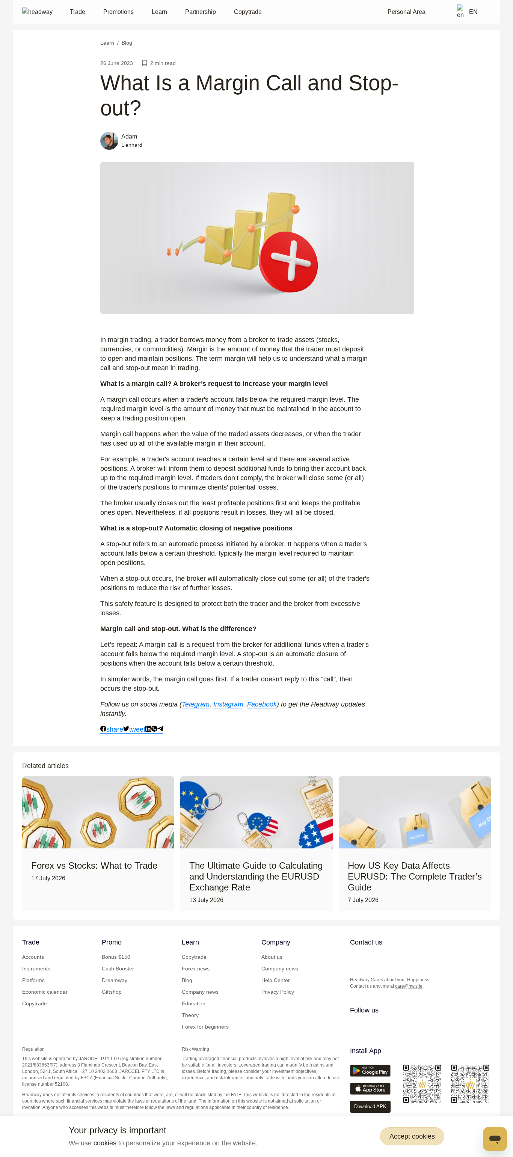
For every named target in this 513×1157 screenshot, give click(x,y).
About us (271, 957)
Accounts (33, 957)
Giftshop (112, 992)
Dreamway (114, 980)
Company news (200, 992)
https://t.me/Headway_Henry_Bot (385, 958)
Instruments (36, 969)
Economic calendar (45, 992)
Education (193, 1003)
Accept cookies (412, 1136)
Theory (190, 1015)
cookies (105, 1143)
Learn (159, 12)
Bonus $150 (116, 957)
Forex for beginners (205, 1027)
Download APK (370, 1106)
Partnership (200, 12)
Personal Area (406, 12)
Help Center (275, 980)
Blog (187, 980)
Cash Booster (118, 969)
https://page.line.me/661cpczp (400, 958)
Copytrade (248, 12)
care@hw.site (408, 986)
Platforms (33, 980)
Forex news (196, 969)
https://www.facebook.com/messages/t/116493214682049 (415, 958)
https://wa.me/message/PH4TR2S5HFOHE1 (370, 958)
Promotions (118, 12)
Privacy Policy (277, 992)
